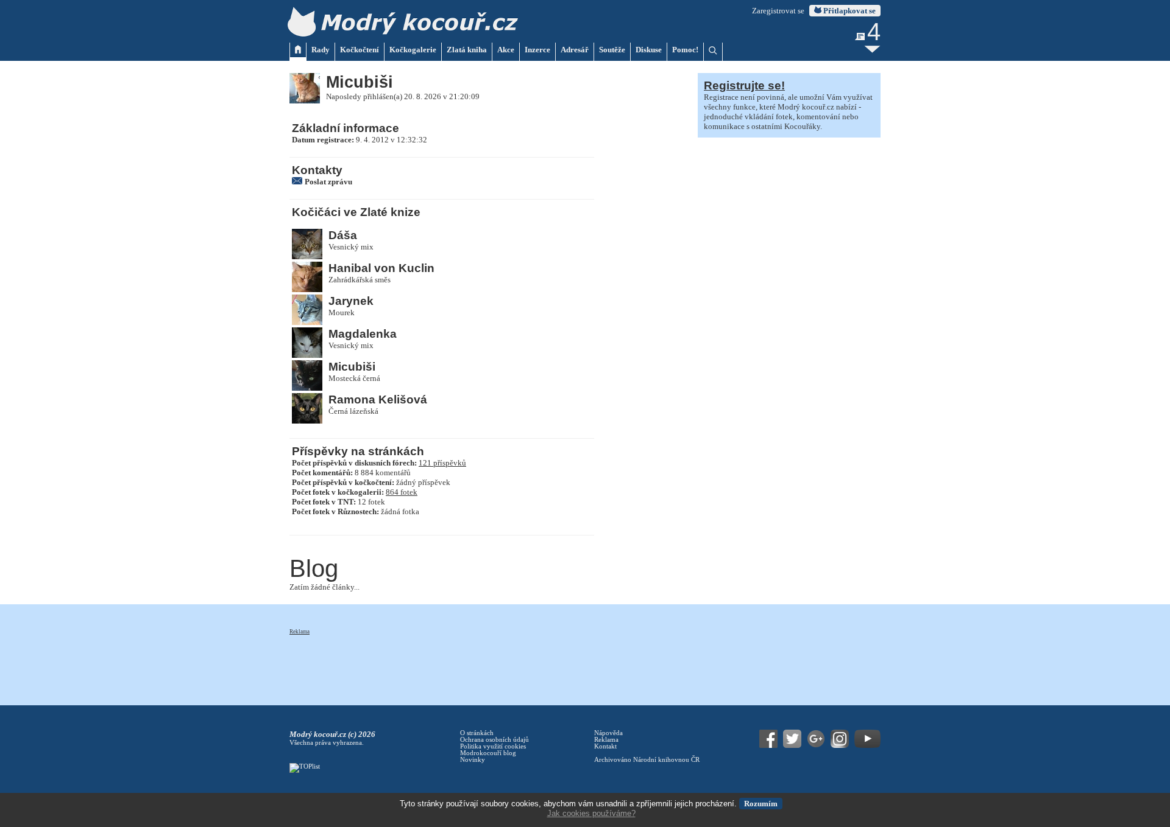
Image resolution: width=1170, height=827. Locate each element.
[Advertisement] (511, 663)
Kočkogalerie (412, 49)
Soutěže (612, 49)
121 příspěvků (442, 462)
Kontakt (605, 746)
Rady (320, 49)
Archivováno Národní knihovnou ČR (647, 759)
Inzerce (537, 49)
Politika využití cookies (493, 746)
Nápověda (608, 733)
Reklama (299, 632)
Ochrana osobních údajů (494, 739)
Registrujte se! (744, 85)
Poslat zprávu (328, 181)
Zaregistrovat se (778, 10)
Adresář (575, 49)
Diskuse (649, 49)
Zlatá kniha (467, 49)
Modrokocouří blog (488, 753)
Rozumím (761, 803)
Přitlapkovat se (848, 10)
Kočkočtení (359, 49)
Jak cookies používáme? (591, 813)
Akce (505, 49)
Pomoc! (685, 49)
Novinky (472, 759)
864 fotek (401, 492)
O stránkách (477, 733)
